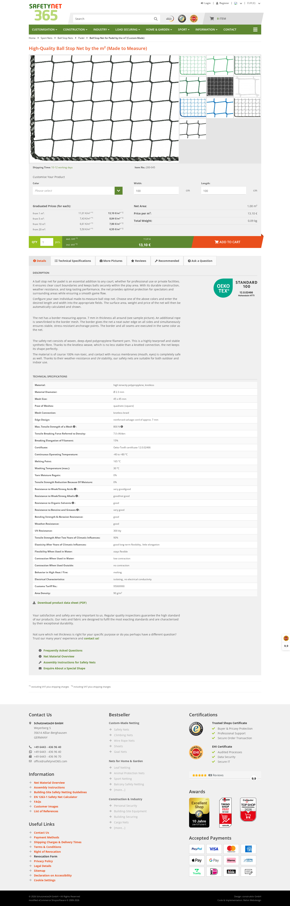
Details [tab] (41, 261)
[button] (254, 3)
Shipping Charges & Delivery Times (57, 842)
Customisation (43, 29)
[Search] (156, 19)
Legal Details (42, 866)
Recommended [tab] (168, 261)
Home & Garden (157, 29)
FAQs (37, 802)
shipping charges (60, 686)
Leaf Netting (122, 767)
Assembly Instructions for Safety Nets (70, 662)
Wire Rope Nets (124, 740)
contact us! (91, 638)
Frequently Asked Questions (63, 650)
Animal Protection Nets (129, 773)
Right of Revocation (47, 851)
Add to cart (227, 242)
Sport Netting (123, 779)
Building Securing (126, 817)
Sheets (118, 746)
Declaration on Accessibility (53, 875)
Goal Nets (120, 752)
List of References (46, 811)
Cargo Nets (121, 822)
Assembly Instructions (49, 787)
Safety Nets (121, 729)
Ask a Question (201, 261)
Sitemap (39, 871)
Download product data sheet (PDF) (62, 603)
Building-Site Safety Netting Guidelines (60, 792)
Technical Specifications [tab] (74, 261)
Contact (229, 29)
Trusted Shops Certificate (229, 723)
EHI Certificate (222, 746)
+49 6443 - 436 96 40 (47, 747)
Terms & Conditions (47, 847)
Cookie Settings (44, 880)
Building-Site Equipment (130, 811)
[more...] (119, 790)
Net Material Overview (59, 656)
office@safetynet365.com (50, 761)
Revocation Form (45, 856)
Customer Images (46, 806)
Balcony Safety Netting (129, 784)
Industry (100, 29)
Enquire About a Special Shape (64, 668)
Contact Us (41, 832)
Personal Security (125, 805)
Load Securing (126, 29)
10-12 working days (62, 167)
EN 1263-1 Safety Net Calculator (55, 797)
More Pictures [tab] (112, 261)
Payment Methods (46, 837)
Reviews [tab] (140, 261)
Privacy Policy (43, 861)
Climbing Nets (123, 735)
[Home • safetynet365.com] (45, 6)
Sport (182, 29)
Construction (74, 29)
